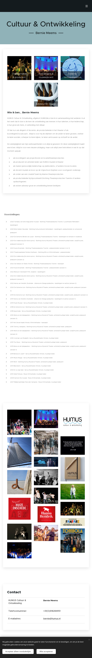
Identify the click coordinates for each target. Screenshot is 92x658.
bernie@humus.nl (51, 618)
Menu (86, 6)
